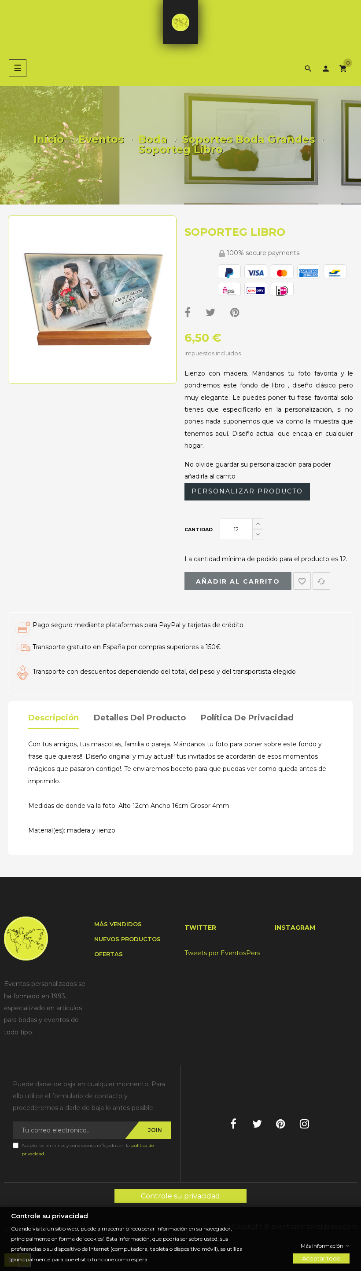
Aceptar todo (321, 1258)
